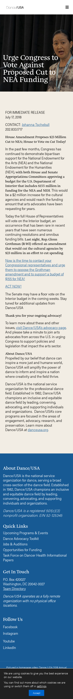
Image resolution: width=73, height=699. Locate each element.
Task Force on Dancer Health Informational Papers (35, 557)
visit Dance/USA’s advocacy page (41, 327)
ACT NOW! (13, 286)
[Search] (55, 65)
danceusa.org (38, 429)
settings (41, 686)
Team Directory (14, 588)
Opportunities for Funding (22, 549)
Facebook (10, 626)
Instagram (10, 633)
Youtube (9, 640)
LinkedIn (9, 647)
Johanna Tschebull (35, 124)
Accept (36, 693)
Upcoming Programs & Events (25, 533)
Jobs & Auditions (15, 544)
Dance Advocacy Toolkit (21, 538)
